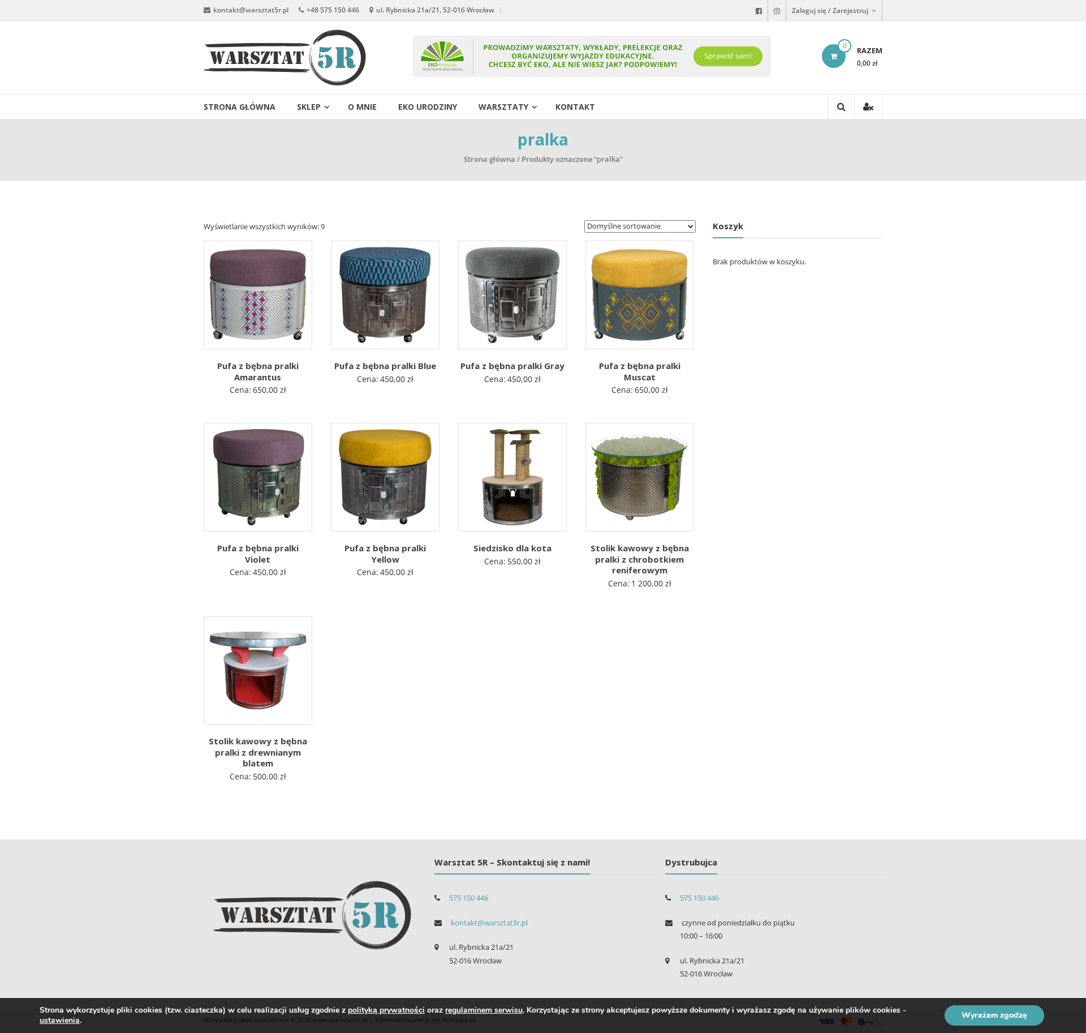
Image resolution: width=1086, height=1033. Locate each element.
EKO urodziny (427, 106)
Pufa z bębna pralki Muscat (639, 371)
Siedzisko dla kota (512, 548)
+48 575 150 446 (333, 10)
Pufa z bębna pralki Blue (385, 365)
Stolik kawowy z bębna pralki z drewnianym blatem (258, 752)
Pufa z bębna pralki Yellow (385, 553)
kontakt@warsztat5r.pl (250, 10)
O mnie (362, 106)
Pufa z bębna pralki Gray (512, 365)
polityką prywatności (386, 1010)
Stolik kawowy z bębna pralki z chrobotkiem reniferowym (640, 559)
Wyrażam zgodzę (994, 1015)
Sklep (309, 106)
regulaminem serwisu (484, 1010)
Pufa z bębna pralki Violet (258, 553)
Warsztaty (503, 106)
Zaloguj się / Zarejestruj (831, 10)
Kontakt (575, 106)
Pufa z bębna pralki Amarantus (258, 371)
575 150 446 (468, 898)
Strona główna (239, 106)
